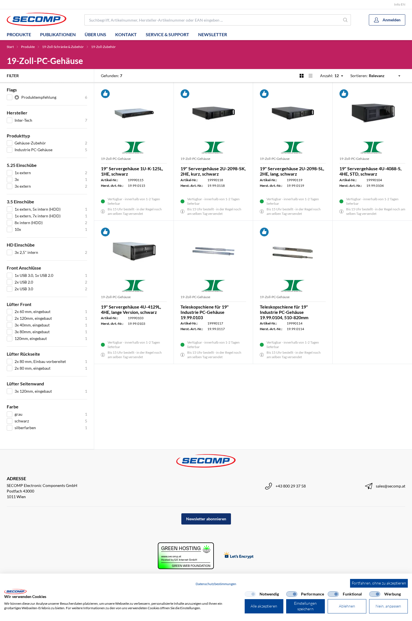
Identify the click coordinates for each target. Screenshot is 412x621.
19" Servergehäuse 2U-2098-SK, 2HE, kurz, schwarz (213, 171)
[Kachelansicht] (301, 76)
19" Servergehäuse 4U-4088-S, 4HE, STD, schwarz (370, 171)
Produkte (19, 34)
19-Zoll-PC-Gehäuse (116, 159)
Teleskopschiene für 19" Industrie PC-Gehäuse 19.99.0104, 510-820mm (284, 312)
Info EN (399, 4)
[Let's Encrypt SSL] (238, 555)
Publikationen (58, 34)
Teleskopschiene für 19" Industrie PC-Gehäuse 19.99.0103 (204, 312)
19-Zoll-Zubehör (103, 47)
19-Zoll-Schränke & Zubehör (63, 47)
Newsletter (212, 34)
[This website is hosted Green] (186, 555)
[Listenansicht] (310, 76)
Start (10, 47)
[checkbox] (250, 594)
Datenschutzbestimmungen (216, 584)
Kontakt (126, 34)
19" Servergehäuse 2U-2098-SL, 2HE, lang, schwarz (292, 171)
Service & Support (167, 34)
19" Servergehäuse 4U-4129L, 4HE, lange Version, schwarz (131, 309)
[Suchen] (345, 20)
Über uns (95, 34)
